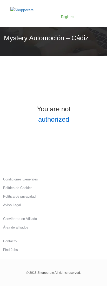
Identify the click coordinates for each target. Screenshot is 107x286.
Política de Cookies (17, 188)
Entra (89, 16)
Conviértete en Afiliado (20, 219)
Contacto (10, 241)
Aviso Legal (12, 205)
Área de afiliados (15, 227)
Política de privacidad (19, 196)
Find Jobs (10, 250)
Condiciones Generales (20, 179)
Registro (67, 17)
